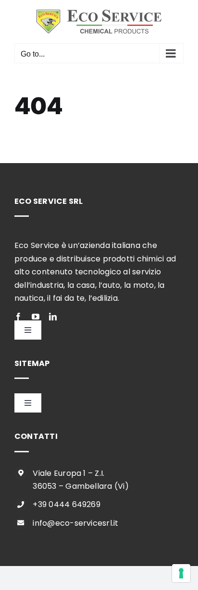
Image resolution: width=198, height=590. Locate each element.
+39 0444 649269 (66, 504)
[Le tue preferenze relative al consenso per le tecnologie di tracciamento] (181, 573)
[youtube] (35, 316)
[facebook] (18, 316)
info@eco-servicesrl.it (75, 523)
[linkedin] (53, 316)
